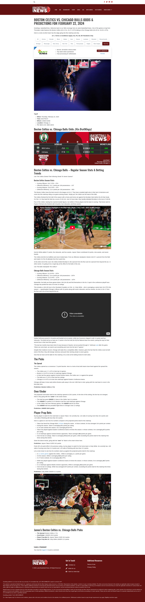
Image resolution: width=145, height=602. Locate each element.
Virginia (88, 43)
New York (64, 43)
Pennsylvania (79, 43)
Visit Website (103, 51)
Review (102, 53)
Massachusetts (103, 39)
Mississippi (46, 43)
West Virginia (97, 43)
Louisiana (85, 39)
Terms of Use (91, 564)
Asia (83, 9)
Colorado (51, 39)
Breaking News (66, 9)
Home (56, 9)
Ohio (72, 43)
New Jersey (56, 43)
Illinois (58, 39)
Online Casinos (107, 9)
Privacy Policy (91, 567)
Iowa (71, 39)
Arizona (44, 39)
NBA (60, 9)
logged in (44, 550)
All (37, 39)
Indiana (65, 39)
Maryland (94, 39)
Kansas (78, 39)
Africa (78, 9)
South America (98, 9)
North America (89, 9)
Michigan (38, 43)
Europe (73, 9)
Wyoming (106, 43)
